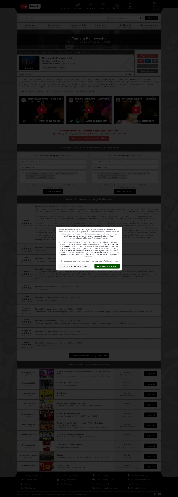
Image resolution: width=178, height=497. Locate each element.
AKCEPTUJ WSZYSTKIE (107, 266)
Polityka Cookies (111, 261)
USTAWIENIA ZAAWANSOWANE (75, 266)
